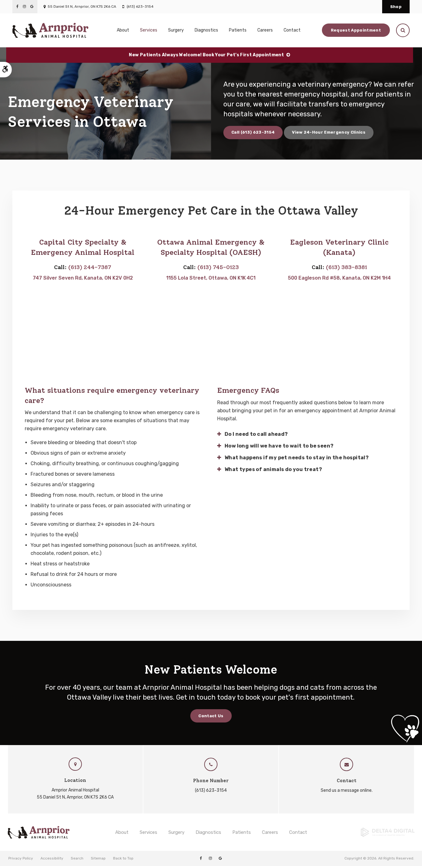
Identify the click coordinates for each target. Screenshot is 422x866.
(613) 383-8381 (346, 267)
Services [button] (148, 30)
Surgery (176, 832)
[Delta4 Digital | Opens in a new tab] (368, 832)
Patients (241, 832)
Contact (292, 30)
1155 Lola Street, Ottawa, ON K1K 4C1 (210, 278)
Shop (396, 6)
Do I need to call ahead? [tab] (256, 434)
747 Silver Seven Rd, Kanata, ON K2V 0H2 (83, 278)
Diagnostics (206, 30)
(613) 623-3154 (140, 6)
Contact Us (210, 716)
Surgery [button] (176, 30)
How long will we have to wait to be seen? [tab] (279, 446)
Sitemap (98, 858)
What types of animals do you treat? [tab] (273, 469)
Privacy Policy (20, 858)
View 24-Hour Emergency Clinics (328, 132)
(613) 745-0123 (218, 267)
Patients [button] (238, 30)
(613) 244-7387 (89, 267)
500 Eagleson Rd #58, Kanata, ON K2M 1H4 (339, 278)
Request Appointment (356, 30)
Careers (265, 30)
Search (77, 858)
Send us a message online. (347, 790)
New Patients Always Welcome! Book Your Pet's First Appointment (206, 55)
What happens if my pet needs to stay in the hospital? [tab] (297, 458)
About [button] (123, 30)
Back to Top (123, 858)
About (122, 832)
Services (148, 832)
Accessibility (51, 858)
